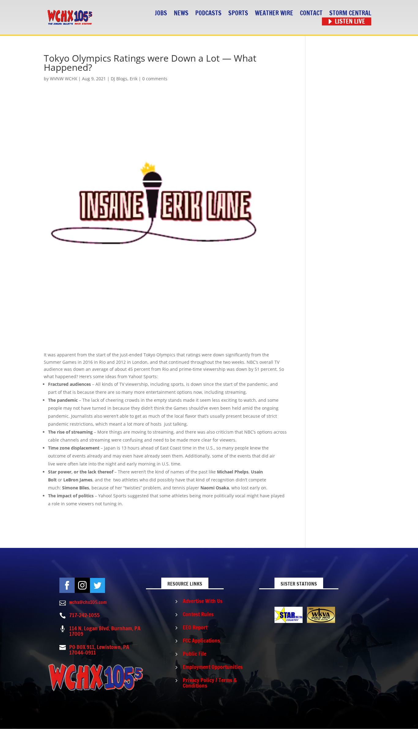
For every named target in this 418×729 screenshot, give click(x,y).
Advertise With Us (202, 601)
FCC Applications (201, 640)
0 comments (154, 79)
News (181, 13)
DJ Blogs (119, 79)
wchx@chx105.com (88, 602)
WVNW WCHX (63, 79)
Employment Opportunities (213, 667)
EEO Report (195, 627)
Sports (238, 13)
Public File (194, 654)
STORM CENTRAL (350, 13)
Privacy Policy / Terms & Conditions (210, 682)
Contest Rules (198, 614)
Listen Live (350, 21)
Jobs (161, 13)
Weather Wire (274, 13)
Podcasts (208, 13)
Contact (311, 13)
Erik (133, 79)
